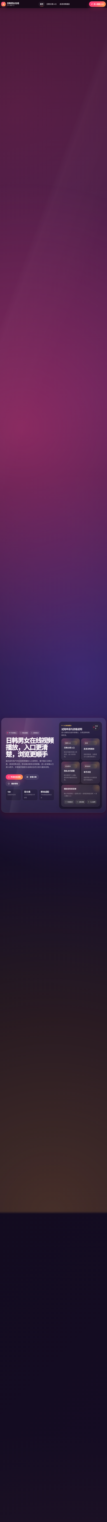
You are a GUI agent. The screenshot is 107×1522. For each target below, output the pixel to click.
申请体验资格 (16, 777)
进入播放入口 (99, 4)
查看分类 (33, 777)
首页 (41, 4)
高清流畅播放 (65, 4)
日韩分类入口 (51, 4)
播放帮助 (14, 784)
